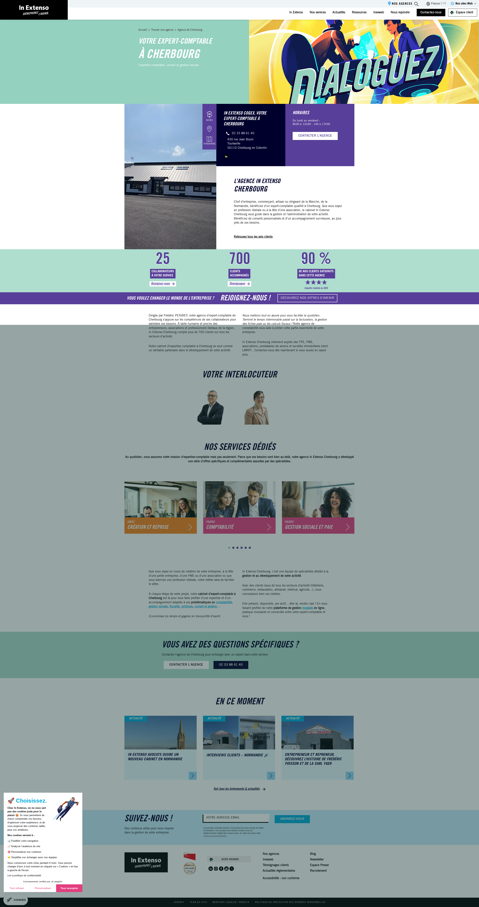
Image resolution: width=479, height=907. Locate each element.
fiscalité (174, 606)
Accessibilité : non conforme (281, 878)
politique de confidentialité (214, 836)
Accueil (142, 30)
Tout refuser (17, 888)
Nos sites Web (464, 3)
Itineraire (209, 144)
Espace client (464, 12)
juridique (187, 606)
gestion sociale (158, 606)
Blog (313, 854)
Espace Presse (319, 865)
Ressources (359, 12)
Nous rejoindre (400, 12)
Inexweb (378, 12)
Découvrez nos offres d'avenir (307, 298)
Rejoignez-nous (160, 284)
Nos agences (402, 3)
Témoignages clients (276, 865)
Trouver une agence (162, 30)
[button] (229, 548)
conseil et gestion (206, 606)
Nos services (318, 12)
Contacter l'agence (315, 135)
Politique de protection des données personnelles (290, 902)
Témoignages (237, 284)
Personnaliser (43, 888)
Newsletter (317, 859)
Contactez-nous (431, 12)
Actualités (338, 12)
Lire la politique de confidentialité (24, 875)
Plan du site (198, 902)
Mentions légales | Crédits (231, 902)
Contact (179, 902)
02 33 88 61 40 (243, 133)
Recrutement (318, 870)
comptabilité (224, 602)
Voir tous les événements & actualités (236, 789)
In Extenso (296, 12)
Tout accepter (69, 888)
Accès (209, 120)
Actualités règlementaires (279, 870)
